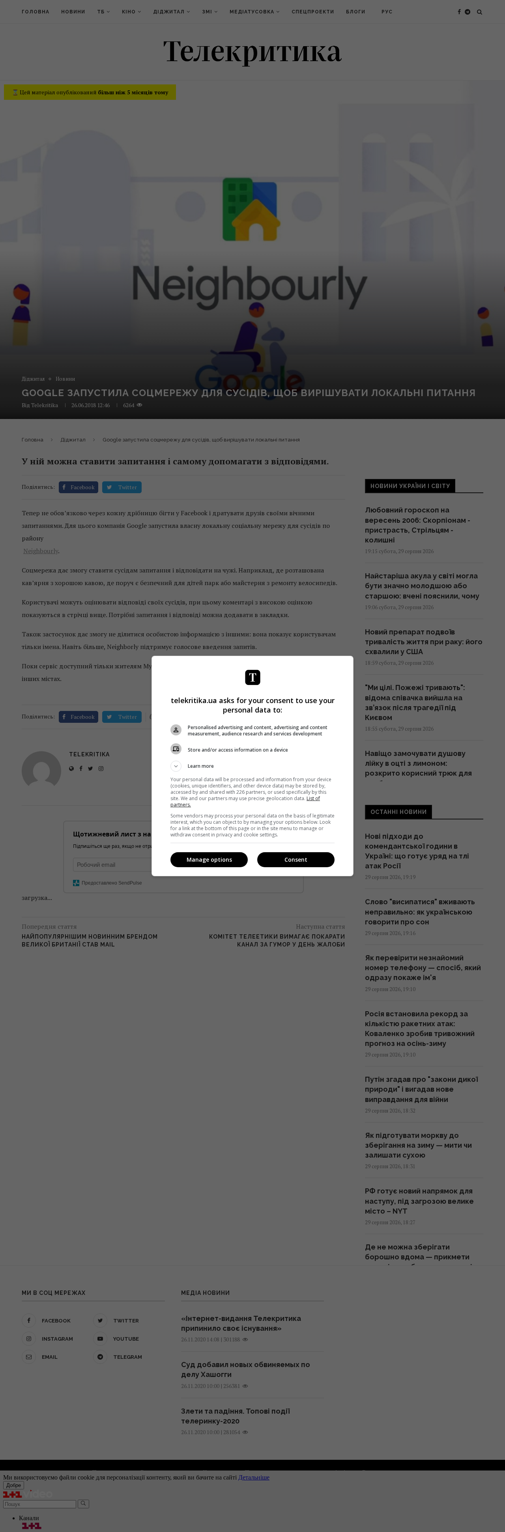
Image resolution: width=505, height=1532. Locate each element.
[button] (252, 766)
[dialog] (253, 766)
